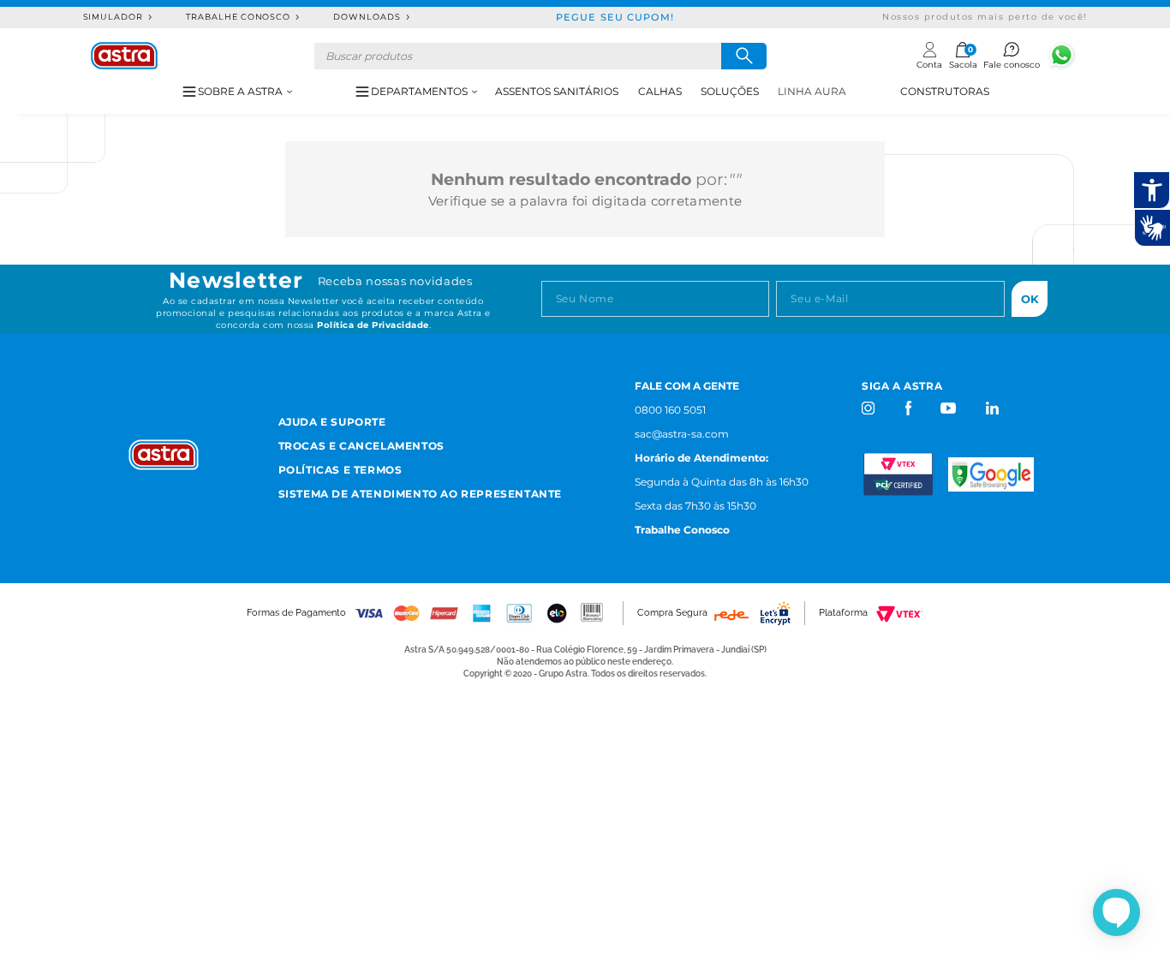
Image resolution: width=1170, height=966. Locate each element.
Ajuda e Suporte (332, 421)
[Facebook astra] (907, 408)
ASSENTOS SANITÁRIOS (556, 91)
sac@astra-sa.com (682, 433)
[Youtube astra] (949, 408)
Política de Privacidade (373, 325)
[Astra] (124, 55)
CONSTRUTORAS (944, 91)
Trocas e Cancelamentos (361, 445)
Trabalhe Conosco (238, 16)
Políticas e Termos (340, 469)
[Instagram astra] (869, 408)
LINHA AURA (812, 91)
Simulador (113, 16)
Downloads (367, 16)
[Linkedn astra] (991, 408)
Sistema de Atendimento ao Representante (420, 493)
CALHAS (660, 91)
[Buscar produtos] (744, 56)
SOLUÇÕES (730, 91)
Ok (1030, 299)
